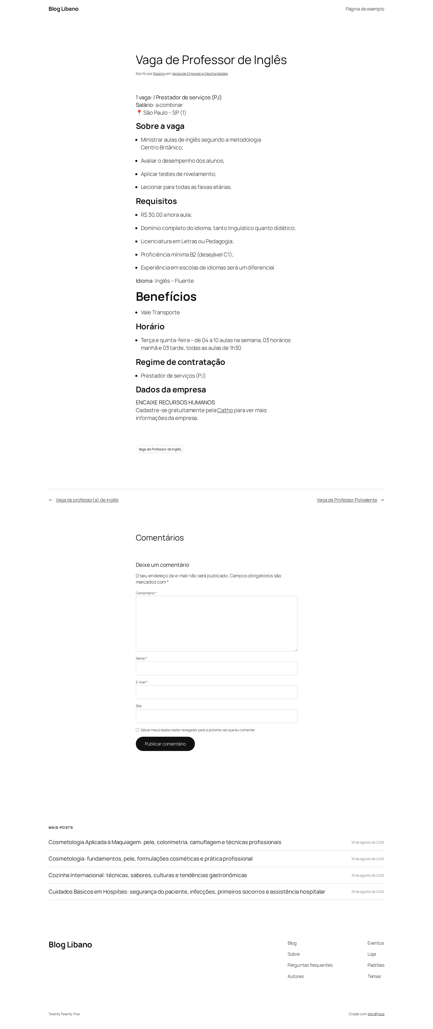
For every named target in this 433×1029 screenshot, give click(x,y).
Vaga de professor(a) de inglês (87, 500)
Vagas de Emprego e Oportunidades (200, 73)
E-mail (142, 682)
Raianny (159, 73)
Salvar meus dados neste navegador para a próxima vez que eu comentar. (198, 729)
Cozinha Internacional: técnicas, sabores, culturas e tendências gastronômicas (148, 875)
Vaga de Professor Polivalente (347, 500)
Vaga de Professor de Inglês (160, 449)
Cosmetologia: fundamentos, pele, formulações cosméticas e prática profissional (151, 859)
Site (139, 705)
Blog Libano (64, 9)
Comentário (146, 593)
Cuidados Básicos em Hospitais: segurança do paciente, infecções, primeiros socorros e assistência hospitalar (187, 892)
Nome (141, 658)
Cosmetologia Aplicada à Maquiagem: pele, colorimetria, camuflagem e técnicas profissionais (165, 842)
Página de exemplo (365, 9)
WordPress (376, 1013)
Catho (225, 410)
